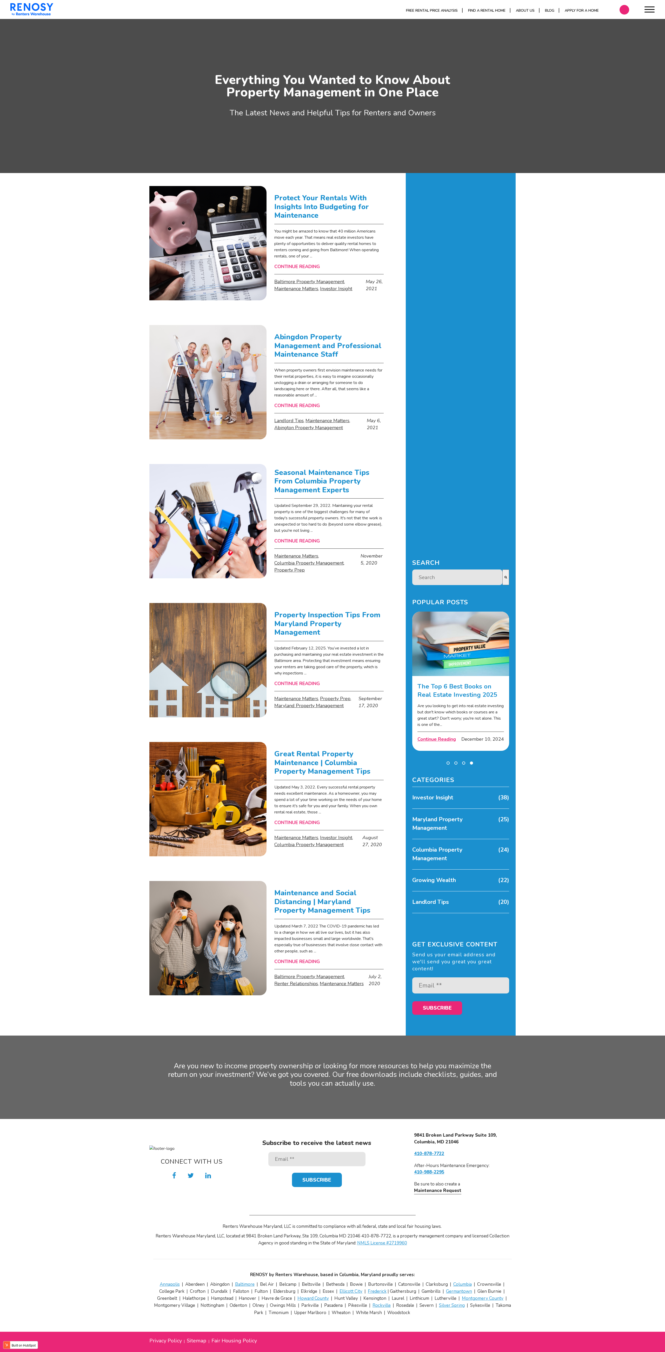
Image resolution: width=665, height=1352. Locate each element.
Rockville (382, 1305)
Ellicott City (351, 1291)
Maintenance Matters (296, 289)
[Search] (505, 577)
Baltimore (245, 1284)
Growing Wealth (460, 880)
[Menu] (649, 10)
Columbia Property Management (309, 563)
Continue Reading (297, 266)
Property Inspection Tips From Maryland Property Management (327, 624)
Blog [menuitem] (549, 10)
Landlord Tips (289, 420)
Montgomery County (482, 1298)
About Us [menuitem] (525, 10)
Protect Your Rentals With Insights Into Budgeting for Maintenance (321, 207)
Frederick (377, 1291)
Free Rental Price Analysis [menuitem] (432, 10)
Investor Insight (336, 289)
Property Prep (289, 570)
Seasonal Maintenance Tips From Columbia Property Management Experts (321, 481)
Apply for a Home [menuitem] (582, 10)
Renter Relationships (296, 983)
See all (418, 916)
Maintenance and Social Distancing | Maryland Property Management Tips (322, 902)
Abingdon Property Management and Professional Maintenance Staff (327, 346)
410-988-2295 (429, 1172)
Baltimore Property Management (309, 282)
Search (426, 563)
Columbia (462, 1284)
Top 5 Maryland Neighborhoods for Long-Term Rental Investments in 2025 (458, 683)
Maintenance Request (437, 1191)
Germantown (459, 1291)
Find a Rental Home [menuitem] (487, 10)
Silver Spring (452, 1305)
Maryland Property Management (309, 705)
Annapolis (170, 1284)
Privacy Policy (165, 1340)
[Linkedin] (208, 1176)
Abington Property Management (308, 428)
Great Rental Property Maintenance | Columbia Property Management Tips (322, 763)
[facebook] (174, 1176)
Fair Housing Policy (234, 1340)
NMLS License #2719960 (382, 1243)
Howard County (313, 1298)
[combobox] (457, 577)
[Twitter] (191, 1176)
